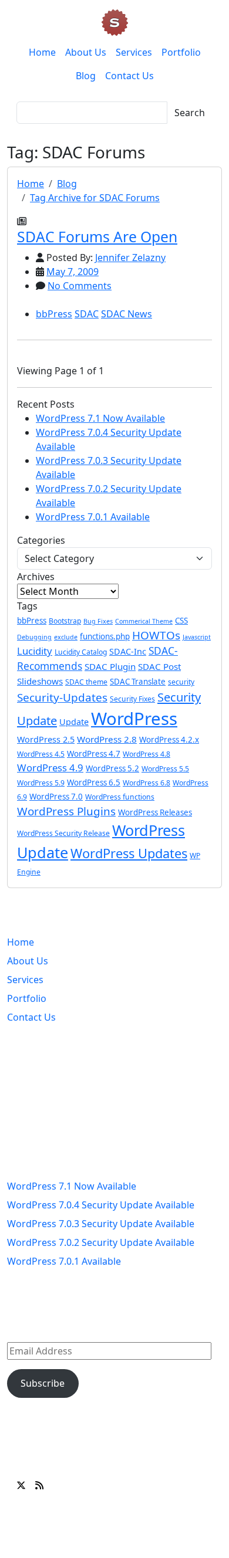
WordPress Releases (155, 812)
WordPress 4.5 (41, 754)
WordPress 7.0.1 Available (93, 516)
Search (189, 112)
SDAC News (126, 313)
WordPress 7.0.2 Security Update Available (100, 1242)
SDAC (87, 313)
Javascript (197, 637)
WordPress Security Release (63, 833)
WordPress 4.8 (146, 754)
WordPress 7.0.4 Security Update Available (100, 1204)
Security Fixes (132, 699)
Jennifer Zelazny (130, 257)
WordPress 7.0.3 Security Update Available (100, 1223)
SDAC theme (86, 682)
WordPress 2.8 (107, 739)
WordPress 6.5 (93, 782)
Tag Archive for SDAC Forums (95, 197)
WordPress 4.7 (93, 753)
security (181, 682)
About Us (85, 52)
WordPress (134, 718)
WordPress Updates (128, 853)
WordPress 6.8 (146, 783)
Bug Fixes (98, 621)
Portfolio (181, 52)
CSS (181, 620)
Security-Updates (62, 697)
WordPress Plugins (66, 811)
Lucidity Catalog (81, 652)
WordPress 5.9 (41, 783)
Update (74, 721)
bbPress (54, 313)
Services (134, 52)
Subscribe (43, 1383)
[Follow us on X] (21, 1485)
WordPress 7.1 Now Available (100, 418)
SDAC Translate (138, 681)
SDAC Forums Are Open (97, 236)
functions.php (105, 636)
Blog (86, 75)
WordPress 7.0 (56, 796)
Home (42, 52)
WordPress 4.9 (50, 767)
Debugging (34, 637)
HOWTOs (156, 635)
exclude (66, 637)
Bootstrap (65, 621)
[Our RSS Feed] (39, 1485)
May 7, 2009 (72, 271)
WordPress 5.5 (165, 769)
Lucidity (34, 651)
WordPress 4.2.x (169, 739)
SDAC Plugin (110, 666)
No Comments (80, 285)
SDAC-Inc (127, 651)
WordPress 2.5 (46, 739)
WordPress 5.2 (112, 768)
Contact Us (129, 75)
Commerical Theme (144, 621)
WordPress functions (119, 797)
